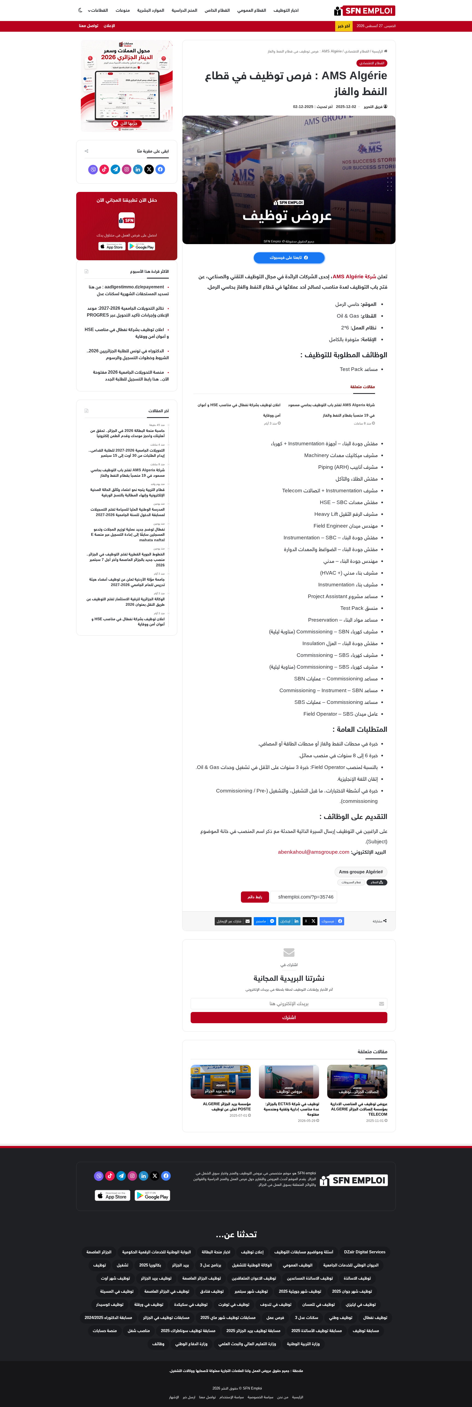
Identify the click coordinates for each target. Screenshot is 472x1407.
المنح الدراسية (184, 10)
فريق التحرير (373, 106)
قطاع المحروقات (351, 882)
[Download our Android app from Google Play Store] (152, 1196)
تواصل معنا (88, 26)
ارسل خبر (189, 1397)
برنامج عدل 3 (210, 1265)
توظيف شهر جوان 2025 (352, 1291)
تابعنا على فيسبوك (286, 258)
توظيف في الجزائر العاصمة (166, 1291)
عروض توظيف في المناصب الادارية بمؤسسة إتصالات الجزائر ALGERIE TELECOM (359, 1109)
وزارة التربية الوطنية (303, 1344)
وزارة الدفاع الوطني (191, 1344)
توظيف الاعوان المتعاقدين (254, 1278)
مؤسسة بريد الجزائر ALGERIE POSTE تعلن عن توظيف (227, 1106)
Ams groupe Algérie (359, 872)
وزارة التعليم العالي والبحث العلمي (247, 1344)
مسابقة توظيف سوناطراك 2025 (188, 1331)
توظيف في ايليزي (361, 1304)
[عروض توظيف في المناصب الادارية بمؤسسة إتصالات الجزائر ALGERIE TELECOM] (357, 1082)
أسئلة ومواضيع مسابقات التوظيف (304, 1252)
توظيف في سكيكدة (191, 1304)
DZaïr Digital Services (364, 1252)
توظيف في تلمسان (318, 1304)
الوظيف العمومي (297, 1265)
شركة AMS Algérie (354, 276)
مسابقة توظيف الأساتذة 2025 (316, 1331)
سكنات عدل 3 (306, 1318)
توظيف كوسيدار (109, 1304)
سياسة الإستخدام (232, 1397)
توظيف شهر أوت (115, 1278)
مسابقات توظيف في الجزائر (166, 1318)
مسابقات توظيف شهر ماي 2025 (228, 1318)
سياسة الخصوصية (260, 1397)
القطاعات (99, 10)
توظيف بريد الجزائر (156, 1278)
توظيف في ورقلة (148, 1304)
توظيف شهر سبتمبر (251, 1291)
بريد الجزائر (180, 1265)
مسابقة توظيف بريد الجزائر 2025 (253, 1331)
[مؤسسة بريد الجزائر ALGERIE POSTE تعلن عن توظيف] (221, 1082)
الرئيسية (378, 51)
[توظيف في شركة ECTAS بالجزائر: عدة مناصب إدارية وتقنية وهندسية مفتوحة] (289, 1082)
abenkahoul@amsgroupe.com (313, 852)
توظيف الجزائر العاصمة (201, 1278)
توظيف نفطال (375, 1318)
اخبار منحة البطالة (216, 1252)
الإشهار (174, 1397)
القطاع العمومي (251, 10)
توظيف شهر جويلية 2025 (300, 1291)
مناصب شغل (139, 1331)
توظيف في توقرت (234, 1304)
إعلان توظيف (252, 1252)
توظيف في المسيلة (117, 1291)
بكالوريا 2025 (150, 1265)
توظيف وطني (340, 1318)
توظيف (99, 1265)
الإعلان (109, 26)
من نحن (282, 1397)
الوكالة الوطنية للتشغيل (252, 1265)
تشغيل (122, 1265)
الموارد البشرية (150, 10)
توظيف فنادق (212, 1291)
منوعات (123, 10)
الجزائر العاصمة (99, 1252)
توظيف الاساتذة (357, 1278)
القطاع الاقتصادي (356, 51)
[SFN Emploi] (365, 10)
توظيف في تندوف (275, 1304)
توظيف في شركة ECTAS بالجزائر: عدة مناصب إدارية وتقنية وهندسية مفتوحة (291, 1109)
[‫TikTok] (104, 169)
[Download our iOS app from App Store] (112, 1196)
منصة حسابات (105, 1331)
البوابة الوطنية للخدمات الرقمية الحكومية (156, 1252)
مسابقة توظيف (366, 1331)
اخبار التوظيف (286, 10)
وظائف (158, 1344)
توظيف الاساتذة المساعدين (310, 1278)
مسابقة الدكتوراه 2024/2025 (108, 1318)
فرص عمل (275, 1318)
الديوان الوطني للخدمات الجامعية (351, 1265)
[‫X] (149, 169)
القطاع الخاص (217, 10)
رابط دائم (255, 897)
